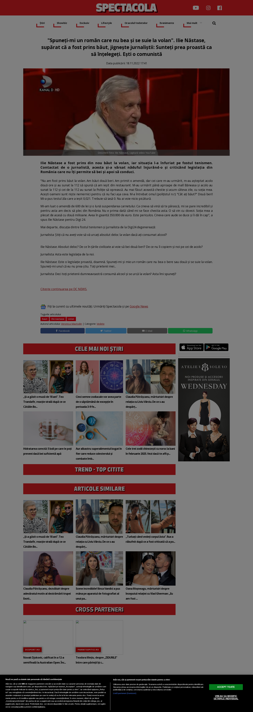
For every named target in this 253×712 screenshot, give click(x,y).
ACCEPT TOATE (226, 687)
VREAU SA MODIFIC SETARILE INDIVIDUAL (226, 697)
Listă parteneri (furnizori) (124, 693)
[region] (126, 693)
